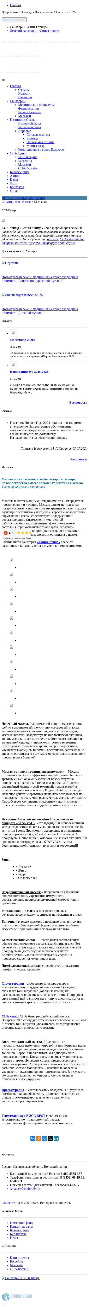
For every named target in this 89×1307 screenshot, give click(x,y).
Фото (13, 183)
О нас (14, 190)
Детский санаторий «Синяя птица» (35, 30)
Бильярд (32, 138)
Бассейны (25, 161)
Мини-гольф (35, 146)
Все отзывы (78, 459)
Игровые (24, 131)
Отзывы (24, 89)
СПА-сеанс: (10, 1016)
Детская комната (38, 134)
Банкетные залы (29, 127)
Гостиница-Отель (22, 119)
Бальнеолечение (29, 112)
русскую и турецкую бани (47, 243)
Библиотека (18, 1234)
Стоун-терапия (13, 983)
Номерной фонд (29, 123)
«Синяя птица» (48, 542)
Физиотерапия (28, 108)
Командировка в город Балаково (41, 149)
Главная (15, 5)
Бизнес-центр (19, 172)
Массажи (24, 116)
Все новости (78, 402)
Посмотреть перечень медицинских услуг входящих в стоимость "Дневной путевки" (40, 310)
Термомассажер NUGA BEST (23, 1115)
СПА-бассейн (28, 168)
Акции (15, 176)
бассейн (52, 239)
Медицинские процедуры (36, 104)
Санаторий (17, 101)
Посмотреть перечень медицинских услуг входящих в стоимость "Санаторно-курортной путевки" (40, 278)
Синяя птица (11, 1203)
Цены (14, 179)
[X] (50, 1138)
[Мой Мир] (44, 1138)
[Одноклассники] (38, 1138)
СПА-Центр (18, 153)
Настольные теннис (40, 142)
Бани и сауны (27, 157)
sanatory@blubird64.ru (25, 1188)
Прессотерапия (13, 1090)
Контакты (17, 187)
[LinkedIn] (56, 1138)
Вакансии (25, 97)
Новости (24, 93)
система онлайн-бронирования (23, 198)
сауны (70, 243)
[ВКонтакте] (32, 1138)
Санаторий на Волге (16, 201)
